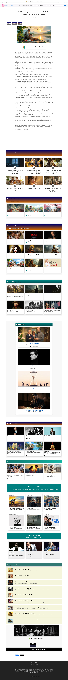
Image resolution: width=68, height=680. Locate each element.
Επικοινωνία (35, 678)
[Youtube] (6, 2)
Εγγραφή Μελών (39, 1)
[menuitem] (19, 5)
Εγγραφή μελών (33, 643)
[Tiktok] (7, 2)
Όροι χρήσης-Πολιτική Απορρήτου (34, 676)
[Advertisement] (34, 140)
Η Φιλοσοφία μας (30, 678)
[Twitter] (3, 2)
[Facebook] (2, 2)
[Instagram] (5, 2)
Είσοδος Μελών (30, 1)
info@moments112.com (62, 2)
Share (17, 655)
